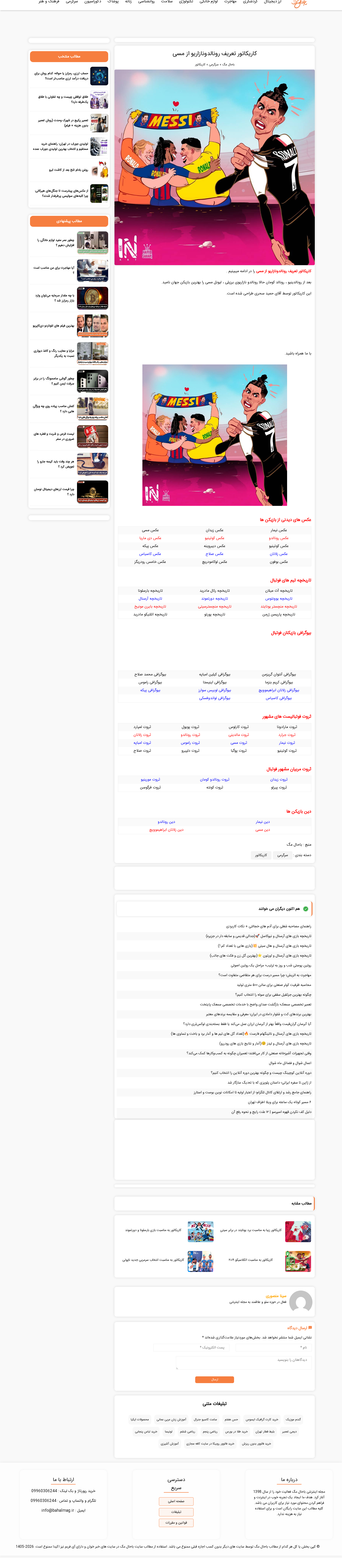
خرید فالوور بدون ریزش (256, 1443)
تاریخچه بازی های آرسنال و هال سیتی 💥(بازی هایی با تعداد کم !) (264, 946)
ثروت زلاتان (142, 735)
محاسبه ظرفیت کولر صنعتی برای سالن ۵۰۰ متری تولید (274, 985)
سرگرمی (214, 64)
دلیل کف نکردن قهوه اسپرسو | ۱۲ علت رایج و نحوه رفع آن (271, 1112)
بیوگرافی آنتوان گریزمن (279, 674)
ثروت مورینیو (150, 780)
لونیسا (168, 1431)
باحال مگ (228, 64)
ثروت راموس (190, 743)
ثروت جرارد (286, 735)
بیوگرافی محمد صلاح (150, 674)
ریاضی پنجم (210, 1431)
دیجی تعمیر (289, 1431)
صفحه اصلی (176, 1501)
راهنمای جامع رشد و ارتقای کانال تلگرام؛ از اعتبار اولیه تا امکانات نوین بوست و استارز (252, 1092)
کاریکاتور (200, 64)
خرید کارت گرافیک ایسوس (262, 1419)
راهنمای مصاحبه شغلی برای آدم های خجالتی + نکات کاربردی (268, 926)
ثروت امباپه (142, 743)
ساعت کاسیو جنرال (205, 1419)
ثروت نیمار (287, 743)
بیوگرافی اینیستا (215, 682)
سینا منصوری (276, 1296)
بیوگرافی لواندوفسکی (214, 698)
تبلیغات (176, 1512)
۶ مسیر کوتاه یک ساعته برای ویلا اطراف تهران (279, 1102)
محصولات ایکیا (140, 1419)
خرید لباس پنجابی (146, 1431)
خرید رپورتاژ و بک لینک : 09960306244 (63, 1491)
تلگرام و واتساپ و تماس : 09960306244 (63, 1501)
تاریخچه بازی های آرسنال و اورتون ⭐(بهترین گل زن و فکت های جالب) (260, 956)
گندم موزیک (293, 1419)
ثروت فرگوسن (150, 787)
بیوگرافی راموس (150, 682)
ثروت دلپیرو (190, 751)
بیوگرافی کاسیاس (279, 698)
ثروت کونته (214, 787)
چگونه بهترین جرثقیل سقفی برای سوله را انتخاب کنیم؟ (273, 995)
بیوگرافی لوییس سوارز (214, 690)
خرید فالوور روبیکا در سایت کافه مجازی (210, 1443)
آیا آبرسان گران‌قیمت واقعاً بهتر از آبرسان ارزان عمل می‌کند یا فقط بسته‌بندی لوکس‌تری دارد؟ (247, 1024)
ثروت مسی (239, 743)
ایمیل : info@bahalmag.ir (63, 1511)
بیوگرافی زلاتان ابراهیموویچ (278, 690)
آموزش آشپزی (170, 1443)
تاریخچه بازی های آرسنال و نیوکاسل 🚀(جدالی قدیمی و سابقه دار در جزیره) (258, 936)
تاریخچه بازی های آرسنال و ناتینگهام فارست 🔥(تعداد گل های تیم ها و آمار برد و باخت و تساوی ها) (241, 1034)
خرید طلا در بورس (236, 1431)
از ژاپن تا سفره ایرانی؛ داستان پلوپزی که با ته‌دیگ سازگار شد (269, 1083)
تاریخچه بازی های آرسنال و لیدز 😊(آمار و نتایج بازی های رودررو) (265, 1044)
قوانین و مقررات (176, 1523)
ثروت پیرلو (279, 787)
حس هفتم (231, 1419)
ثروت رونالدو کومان (214, 780)
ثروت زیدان (279, 780)
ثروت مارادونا (287, 727)
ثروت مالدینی (238, 735)
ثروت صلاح (142, 751)
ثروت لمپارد (142, 727)
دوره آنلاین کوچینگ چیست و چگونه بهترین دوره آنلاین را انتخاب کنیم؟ (261, 1073)
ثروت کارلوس (239, 727)
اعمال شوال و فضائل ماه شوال (290, 1063)
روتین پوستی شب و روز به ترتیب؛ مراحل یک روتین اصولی (271, 965)
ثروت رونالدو (190, 735)
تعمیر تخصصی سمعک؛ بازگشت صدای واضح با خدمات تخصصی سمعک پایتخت (255, 1005)
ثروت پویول (190, 727)
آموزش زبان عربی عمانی (171, 1419)
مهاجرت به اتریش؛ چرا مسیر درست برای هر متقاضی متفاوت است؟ (264, 975)
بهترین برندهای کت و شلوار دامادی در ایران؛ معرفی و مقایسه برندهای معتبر (258, 1014)
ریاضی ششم (187, 1431)
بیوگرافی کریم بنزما (279, 682)
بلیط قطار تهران (265, 1431)
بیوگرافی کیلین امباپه (214, 674)
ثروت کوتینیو (287, 751)
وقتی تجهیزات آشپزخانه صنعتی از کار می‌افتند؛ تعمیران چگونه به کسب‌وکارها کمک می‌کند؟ (249, 1053)
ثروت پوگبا (239, 751)
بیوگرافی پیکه (150, 690)
